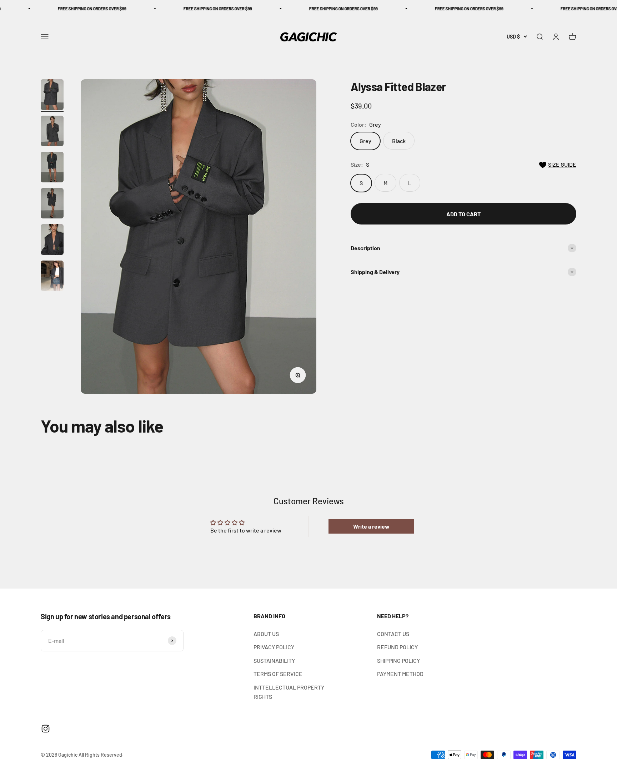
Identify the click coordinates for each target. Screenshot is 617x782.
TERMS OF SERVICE (278, 673)
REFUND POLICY (397, 647)
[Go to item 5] (52, 240)
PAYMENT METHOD (400, 673)
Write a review (371, 526)
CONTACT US (393, 633)
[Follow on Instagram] (45, 728)
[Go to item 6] (52, 277)
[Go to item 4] (52, 204)
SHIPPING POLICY (398, 660)
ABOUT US (266, 633)
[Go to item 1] (52, 95)
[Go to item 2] (52, 132)
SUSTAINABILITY (274, 660)
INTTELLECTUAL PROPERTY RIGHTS (289, 692)
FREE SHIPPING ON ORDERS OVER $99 (64, 8)
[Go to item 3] (52, 168)
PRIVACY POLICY (274, 647)
